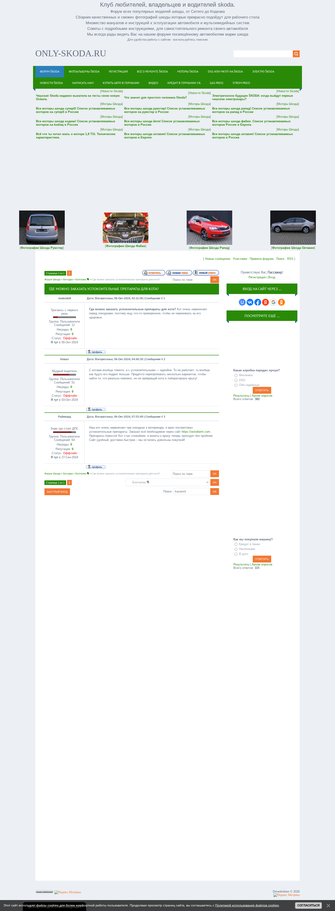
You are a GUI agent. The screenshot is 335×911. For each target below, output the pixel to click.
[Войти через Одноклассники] (281, 302)
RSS (290, 258)
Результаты (241, 395)
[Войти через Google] (273, 302)
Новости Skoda (111, 91)
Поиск (280, 258)
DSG (242, 380)
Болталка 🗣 (82, 279)
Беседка (68, 279)
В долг (243, 554)
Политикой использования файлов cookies (247, 905)
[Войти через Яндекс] (265, 302)
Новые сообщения (217, 258)
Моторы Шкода (111, 104)
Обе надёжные (249, 385)
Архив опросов (262, 395)
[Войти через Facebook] (257, 302)
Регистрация (257, 277)
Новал (64, 359)
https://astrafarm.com (196, 431)
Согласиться (308, 905)
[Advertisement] (167, 172)
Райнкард (64, 416)
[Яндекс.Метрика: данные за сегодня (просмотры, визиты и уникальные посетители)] (67, 892)
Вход (271, 277)
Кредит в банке (249, 544)
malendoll (64, 298)
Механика (246, 375)
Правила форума (261, 258)
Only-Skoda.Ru (70, 53)
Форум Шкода (52, 279)
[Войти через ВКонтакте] (250, 302)
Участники (240, 258)
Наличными (247, 549)
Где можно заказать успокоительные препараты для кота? (126, 279)
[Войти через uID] (242, 302)
